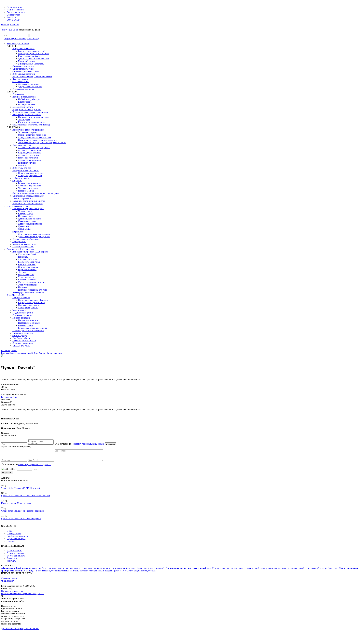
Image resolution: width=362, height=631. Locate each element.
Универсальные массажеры (31, 64)
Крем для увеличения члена (31, 122)
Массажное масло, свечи (24, 244)
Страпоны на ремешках (29, 185)
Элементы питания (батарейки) (27, 203)
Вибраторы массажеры (23, 48)
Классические (25, 102)
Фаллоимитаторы (20, 81)
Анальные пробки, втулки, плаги (34, 147)
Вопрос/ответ (13, 15)
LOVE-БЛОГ (13, 20)
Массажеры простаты (22, 107)
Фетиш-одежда (19, 335)
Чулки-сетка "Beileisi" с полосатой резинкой (22, 511)
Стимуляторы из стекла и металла (34, 137)
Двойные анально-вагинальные (33, 58)
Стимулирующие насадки (30, 173)
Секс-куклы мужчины (23, 89)
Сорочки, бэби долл (27, 259)
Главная (5, 353)
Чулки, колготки (26, 277)
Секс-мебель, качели (22, 315)
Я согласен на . (27, 464)
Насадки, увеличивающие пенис (34, 117)
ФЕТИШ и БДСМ (15, 295)
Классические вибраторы (30, 56)
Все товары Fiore (9, 397)
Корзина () (10, 38)
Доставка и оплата (16, 12)
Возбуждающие (25, 213)
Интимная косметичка (17, 206)
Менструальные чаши (23, 246)
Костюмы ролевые (27, 279)
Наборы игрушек (20, 178)
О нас (9, 531)
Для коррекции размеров (30, 224)
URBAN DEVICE (21, 346)
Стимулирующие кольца (30, 175)
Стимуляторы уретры (22, 333)
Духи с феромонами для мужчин (34, 236)
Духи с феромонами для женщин (34, 234)
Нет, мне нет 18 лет (29, 628)
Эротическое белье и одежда (20, 249)
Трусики (22, 272)
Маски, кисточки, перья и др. (32, 135)
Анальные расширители (29, 160)
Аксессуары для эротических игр (28, 130)
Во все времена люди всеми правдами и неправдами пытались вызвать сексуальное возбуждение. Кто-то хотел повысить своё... (83, 568)
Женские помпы (20, 79)
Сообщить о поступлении (13, 394)
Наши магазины (14, 7)
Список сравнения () (28, 38)
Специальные (24, 229)
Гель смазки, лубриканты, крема (28, 208)
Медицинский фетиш (22, 312)
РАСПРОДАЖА (9, 350)
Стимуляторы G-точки (23, 69)
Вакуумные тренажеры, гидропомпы (30, 112)
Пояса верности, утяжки (24, 340)
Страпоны (17, 180)
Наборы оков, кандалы (29, 323)
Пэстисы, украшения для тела (32, 290)
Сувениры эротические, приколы (28, 201)
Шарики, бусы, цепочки (29, 152)
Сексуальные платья (28, 267)
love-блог (14, 24)
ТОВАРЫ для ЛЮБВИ (18, 43)
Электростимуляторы (22, 343)
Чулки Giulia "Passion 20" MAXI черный (20, 488)
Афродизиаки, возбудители (25, 239)
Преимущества (14, 533)
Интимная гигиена (27, 163)
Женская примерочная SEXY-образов (30, 252)
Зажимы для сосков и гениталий (28, 330)
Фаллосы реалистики (28, 84)
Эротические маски (27, 285)
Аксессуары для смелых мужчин (28, 292)
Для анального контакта (29, 218)
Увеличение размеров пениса (26, 114)
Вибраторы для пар (21, 168)
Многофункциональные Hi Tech (33, 53)
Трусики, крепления (28, 188)
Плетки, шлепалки (21, 297)
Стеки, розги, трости (28, 307)
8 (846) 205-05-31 (10, 30)
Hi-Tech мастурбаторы (29, 99)
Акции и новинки (15, 9)
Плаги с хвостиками (28, 158)
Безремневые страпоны (29, 183)
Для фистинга (25, 226)
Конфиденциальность (17, 536)
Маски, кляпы (19, 310)
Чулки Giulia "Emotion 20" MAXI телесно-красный (25, 495)
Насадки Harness (26, 191)
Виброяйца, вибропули (23, 74)
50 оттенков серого (27, 132)
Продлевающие (25, 216)
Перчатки (22, 287)
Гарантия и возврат (16, 538)
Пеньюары (23, 257)
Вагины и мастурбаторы (24, 97)
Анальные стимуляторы (29, 150)
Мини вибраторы (26, 61)
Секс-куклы (18, 94)
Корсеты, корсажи (26, 264)
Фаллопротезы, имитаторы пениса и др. (31, 124)
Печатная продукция (22, 198)
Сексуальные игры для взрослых (28, 196)
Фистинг (22, 165)
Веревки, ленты (25, 325)
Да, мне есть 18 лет (10, 628)
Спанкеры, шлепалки (28, 305)
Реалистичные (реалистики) (31, 51)
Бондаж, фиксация (21, 318)
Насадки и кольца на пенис (25, 170)
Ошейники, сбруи (21, 338)
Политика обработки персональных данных (22, 593)
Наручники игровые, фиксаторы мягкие (37, 140)
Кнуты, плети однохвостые (31, 302)
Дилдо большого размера (30, 86)
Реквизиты (12, 558)
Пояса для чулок (26, 274)
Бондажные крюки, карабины (32, 328)
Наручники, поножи (28, 320)
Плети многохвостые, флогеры (33, 300)
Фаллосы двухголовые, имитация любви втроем (35, 193)
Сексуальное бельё (27, 254)
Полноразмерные (26, 104)
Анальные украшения (28, 155)
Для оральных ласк (27, 221)
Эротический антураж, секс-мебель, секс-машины (42, 142)
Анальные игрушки (22, 145)
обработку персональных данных (87, 444)
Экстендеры (24, 119)
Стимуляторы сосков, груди (25, 71)
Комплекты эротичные (29, 262)
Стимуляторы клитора (23, 66)
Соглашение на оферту (12, 591)
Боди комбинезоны (27, 269)
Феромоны (17, 231)
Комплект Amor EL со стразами (16, 503)
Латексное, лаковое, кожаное (32, 282)
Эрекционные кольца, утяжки (26, 109)
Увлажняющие (25, 211)
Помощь (5, 24)
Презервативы (19, 241)
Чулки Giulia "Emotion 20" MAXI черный (21, 518)
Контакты (11, 17)
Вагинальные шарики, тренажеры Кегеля (32, 76)
